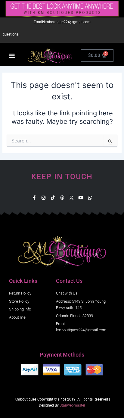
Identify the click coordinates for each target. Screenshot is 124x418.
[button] (11, 56)
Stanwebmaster (72, 405)
